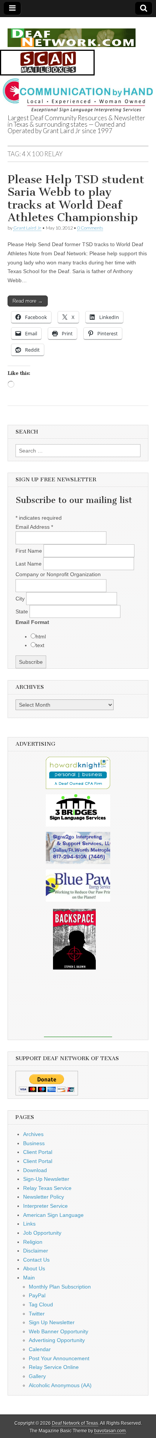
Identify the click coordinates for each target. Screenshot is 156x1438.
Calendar (40, 1349)
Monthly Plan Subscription (60, 1287)
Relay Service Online (54, 1367)
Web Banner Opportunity (58, 1331)
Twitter (37, 1314)
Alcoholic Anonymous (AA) (60, 1385)
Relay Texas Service (47, 1188)
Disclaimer (35, 1251)
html (41, 636)
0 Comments (90, 228)
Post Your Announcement (59, 1358)
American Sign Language (53, 1215)
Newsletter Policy (43, 1197)
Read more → (27, 301)
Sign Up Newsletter (52, 1322)
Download (35, 1170)
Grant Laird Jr (27, 228)
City (21, 599)
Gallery (37, 1376)
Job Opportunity (42, 1233)
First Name (30, 551)
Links (29, 1224)
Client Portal (37, 1152)
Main (29, 1278)
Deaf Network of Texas (75, 1423)
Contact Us (36, 1260)
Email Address (34, 527)
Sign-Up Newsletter (46, 1179)
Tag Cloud (41, 1304)
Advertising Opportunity (57, 1340)
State (23, 611)
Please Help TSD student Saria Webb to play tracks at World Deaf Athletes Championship (76, 199)
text (40, 645)
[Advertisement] (78, 1008)
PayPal (37, 1295)
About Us (34, 1268)
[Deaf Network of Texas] (71, 33)
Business (34, 1143)
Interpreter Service (45, 1206)
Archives (33, 1134)
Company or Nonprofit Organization (58, 574)
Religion (32, 1242)
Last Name (29, 564)
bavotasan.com (110, 1430)
